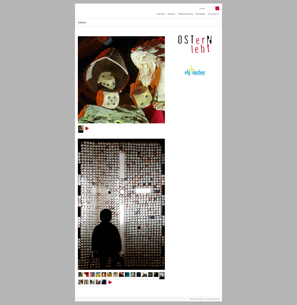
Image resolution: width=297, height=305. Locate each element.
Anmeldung (200, 14)
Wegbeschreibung (185, 14)
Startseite (161, 14)
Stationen (171, 14)
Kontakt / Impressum (212, 299)
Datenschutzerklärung (197, 299)
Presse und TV (213, 14)
